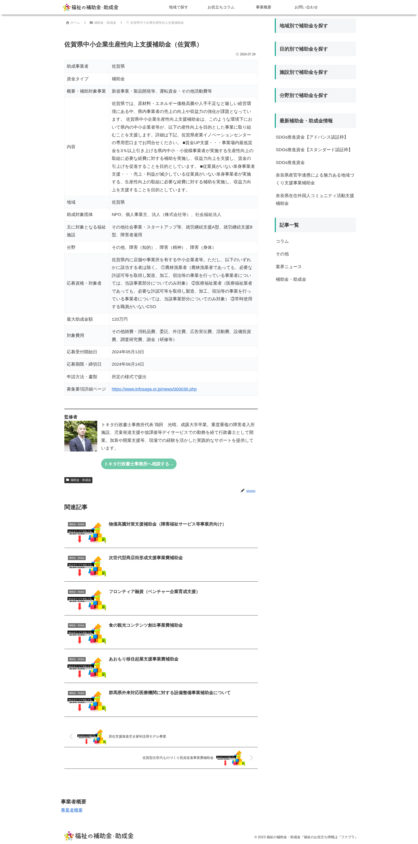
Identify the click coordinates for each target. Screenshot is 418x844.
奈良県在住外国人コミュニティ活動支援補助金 (315, 199)
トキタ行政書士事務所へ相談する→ (139, 463)
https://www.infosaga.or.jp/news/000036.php (154, 389)
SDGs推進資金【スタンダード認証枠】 (314, 149)
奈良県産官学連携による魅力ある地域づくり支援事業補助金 (315, 179)
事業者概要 (72, 810)
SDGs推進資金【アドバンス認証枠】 (312, 137)
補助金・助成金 (81, 480)
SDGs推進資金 (290, 162)
